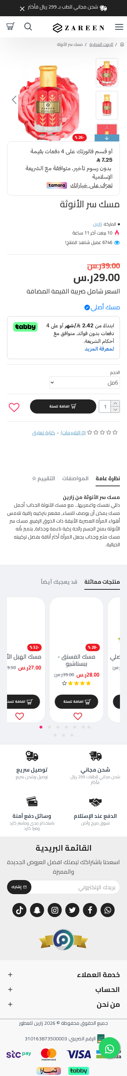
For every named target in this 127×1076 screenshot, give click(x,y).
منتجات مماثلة (102, 583)
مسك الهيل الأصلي (33, 656)
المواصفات (75, 479)
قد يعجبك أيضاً (59, 583)
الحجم (115, 372)
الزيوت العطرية (101, 44)
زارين (97, 224)
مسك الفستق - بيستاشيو (91, 660)
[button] (83, 100)
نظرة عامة (108, 479)
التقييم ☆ (43, 479)
